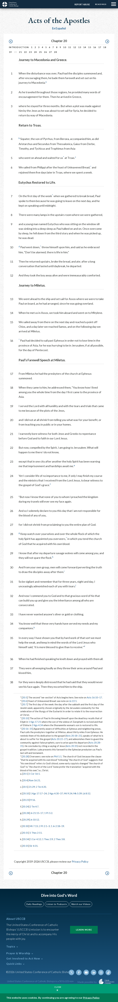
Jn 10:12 (34, 819)
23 (30, 52)
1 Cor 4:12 (35, 839)
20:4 (25, 780)
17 (99, 47)
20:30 (25, 826)
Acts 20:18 (71, 735)
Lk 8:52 (86, 793)
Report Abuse (82, 4)
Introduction (19, 47)
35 (31, 728)
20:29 (26, 819)
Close (57, 987)
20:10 (25, 718)
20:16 (25, 728)
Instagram (101, 972)
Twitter (71, 972)
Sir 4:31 (34, 845)
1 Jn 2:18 (55, 826)
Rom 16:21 (34, 780)
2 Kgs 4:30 (53, 793)
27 (50, 52)
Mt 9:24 (68, 793)
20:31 (25, 832)
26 (45, 52)
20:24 (25, 806)
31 (21, 746)
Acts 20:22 (57, 739)
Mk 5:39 (77, 793)
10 (64, 47)
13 (79, 47)
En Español (59, 28)
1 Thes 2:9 (47, 839)
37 (61, 793)
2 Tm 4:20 (41, 786)
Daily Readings (34, 904)
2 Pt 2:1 (43, 826)
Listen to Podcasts (57, 904)
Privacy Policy (80, 861)
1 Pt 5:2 (48, 813)
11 (69, 47)
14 (84, 47)
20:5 (24, 697)
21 (20, 52)
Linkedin (93, 972)
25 (40, 52)
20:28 (25, 756)
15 (89, 47)
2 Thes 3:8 (59, 839)
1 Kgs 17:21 (35, 721)
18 (104, 47)
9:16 (32, 799)
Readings (100, 4)
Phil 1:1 (58, 756)
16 (94, 47)
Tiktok (108, 972)
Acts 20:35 (71, 746)
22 (25, 52)
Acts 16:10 (92, 697)
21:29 (32, 786)
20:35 (25, 845)
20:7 (24, 704)
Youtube (86, 972)
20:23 (26, 799)
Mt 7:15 (34, 826)
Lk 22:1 (73, 701)
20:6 (24, 701)
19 (10, 52)
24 (35, 52)
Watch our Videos (80, 904)
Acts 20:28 (94, 742)
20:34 (26, 839)
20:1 (25, 773)
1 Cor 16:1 (34, 773)
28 (55, 52)
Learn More (84, 929)
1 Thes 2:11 (36, 832)
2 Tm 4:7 (34, 806)
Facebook (79, 972)
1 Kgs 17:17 (36, 793)
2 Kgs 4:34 (37, 725)
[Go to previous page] (12, 41)
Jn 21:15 (34, 813)
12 (74, 47)
